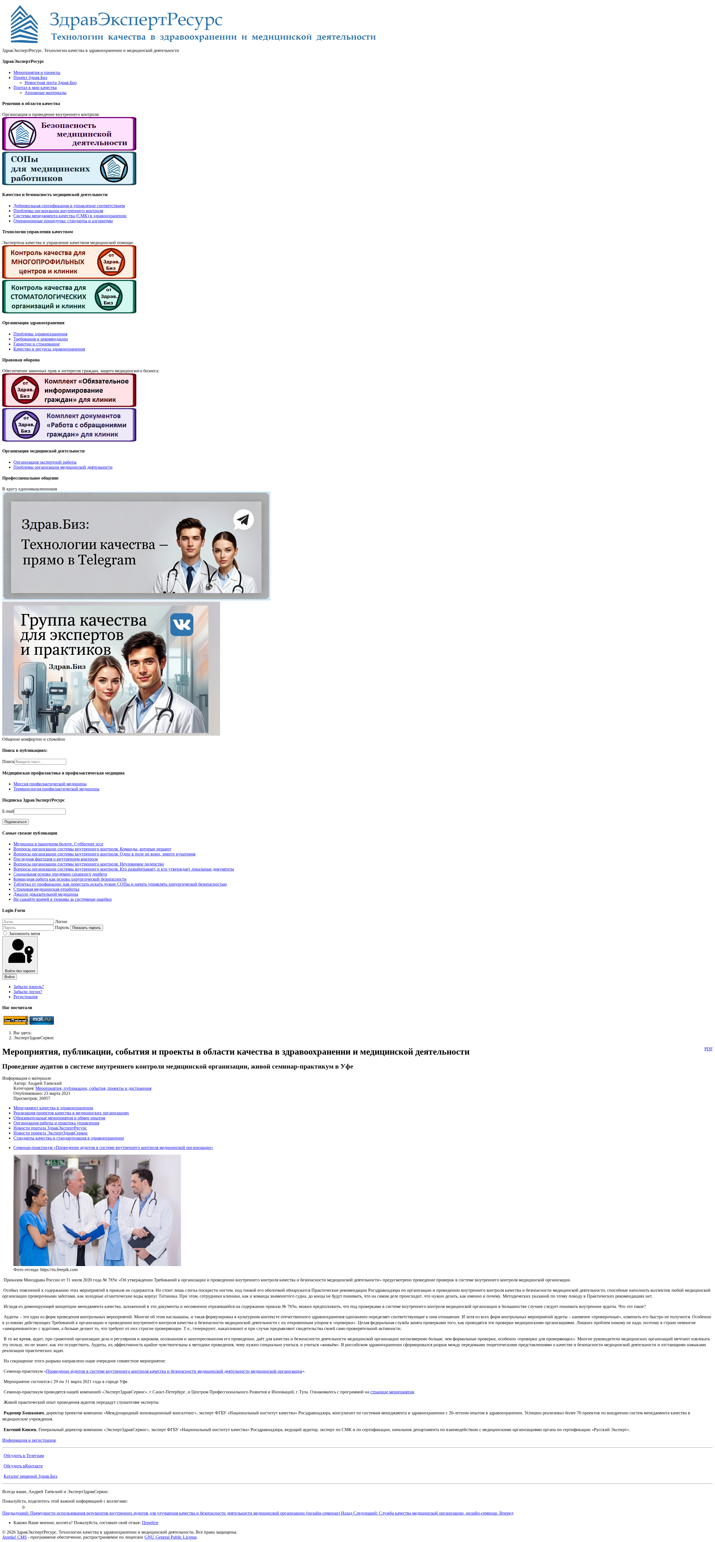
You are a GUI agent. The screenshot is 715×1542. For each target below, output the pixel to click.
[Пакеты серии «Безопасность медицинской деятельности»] (69, 149)
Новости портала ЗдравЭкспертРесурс (50, 1128)
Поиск (8, 761)
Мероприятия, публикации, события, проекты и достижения (93, 1088)
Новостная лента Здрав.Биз (51, 82)
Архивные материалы (45, 92)
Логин (61, 921)
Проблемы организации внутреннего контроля (58, 210)
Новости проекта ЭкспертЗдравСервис (50, 1133)
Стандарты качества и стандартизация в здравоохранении (68, 1138)
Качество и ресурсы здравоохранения (49, 349)
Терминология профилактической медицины (56, 789)
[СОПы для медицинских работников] (69, 183)
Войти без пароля (20, 971)
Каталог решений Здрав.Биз (30, 1476)
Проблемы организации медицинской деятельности (63, 467)
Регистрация (25, 996)
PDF (708, 1049)
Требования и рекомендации (40, 339)
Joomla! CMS (14, 1537)
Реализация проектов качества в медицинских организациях (71, 1112)
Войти (9, 977)
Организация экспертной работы (45, 462)
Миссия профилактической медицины (50, 783)
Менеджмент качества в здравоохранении (53, 1107)
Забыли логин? (27, 991)
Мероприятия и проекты (36, 72)
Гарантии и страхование (36, 344)
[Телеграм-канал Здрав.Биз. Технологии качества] (136, 599)
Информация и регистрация (29, 1440)
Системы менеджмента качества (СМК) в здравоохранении (70, 215)
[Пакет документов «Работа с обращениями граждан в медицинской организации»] (69, 440)
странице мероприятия (392, 1392)
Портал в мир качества (35, 87)
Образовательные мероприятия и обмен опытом (59, 1118)
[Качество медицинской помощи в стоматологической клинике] (69, 311)
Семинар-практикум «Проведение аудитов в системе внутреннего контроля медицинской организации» (113, 1147)
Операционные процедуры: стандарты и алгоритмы (63, 220)
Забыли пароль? (28, 986)
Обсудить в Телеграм (24, 1455)
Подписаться (15, 822)
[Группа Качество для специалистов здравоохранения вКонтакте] (111, 734)
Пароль (62, 927)
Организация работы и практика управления (56, 1123)
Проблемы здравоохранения (40, 334)
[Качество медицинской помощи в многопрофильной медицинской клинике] (69, 277)
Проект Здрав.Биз (30, 77)
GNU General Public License (170, 1537)
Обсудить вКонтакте (23, 1466)
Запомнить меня (24, 933)
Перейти (150, 1522)
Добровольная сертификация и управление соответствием (69, 205)
